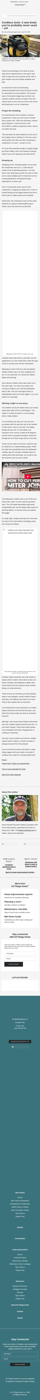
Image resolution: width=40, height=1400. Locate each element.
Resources (20, 1281)
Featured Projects (20, 1258)
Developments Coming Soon (20, 1204)
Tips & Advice (20, 1213)
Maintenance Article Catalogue (20, 1264)
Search (20, 1318)
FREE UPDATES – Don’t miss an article (19, 1)
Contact (20, 1311)
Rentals (20, 1227)
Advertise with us (20, 1041)
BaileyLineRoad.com (26, 830)
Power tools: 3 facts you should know (15, 763)
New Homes (20, 1193)
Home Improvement (20, 1250)
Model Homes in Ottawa (20, 1207)
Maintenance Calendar (20, 1261)
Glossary (20, 1292)
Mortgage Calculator (20, 1289)
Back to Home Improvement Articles (20, 872)
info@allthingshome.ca (20, 1019)
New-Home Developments (20, 1201)
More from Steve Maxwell (11, 775)
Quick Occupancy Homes (20, 1210)
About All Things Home (20, 1305)
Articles (20, 1197)
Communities (20, 1238)
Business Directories (20, 1286)
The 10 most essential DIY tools (13, 769)
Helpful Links (20, 1216)
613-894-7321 (20, 1022)
